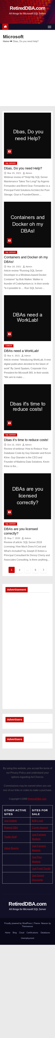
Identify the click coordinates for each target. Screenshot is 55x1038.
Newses (44, 923)
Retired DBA (11, 827)
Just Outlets (10, 820)
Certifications (32, 932)
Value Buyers (11, 848)
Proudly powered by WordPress (18, 923)
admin (28, 173)
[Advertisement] (27, 72)
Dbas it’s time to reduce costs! (26, 440)
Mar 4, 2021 (14, 355)
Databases (45, 932)
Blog (15, 932)
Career (9, 346)
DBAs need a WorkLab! (21, 351)
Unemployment (27, 938)
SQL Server (11, 163)
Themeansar (27, 926)
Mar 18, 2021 (14, 266)
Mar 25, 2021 (14, 173)
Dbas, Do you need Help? (23, 168)
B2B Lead (37, 820)
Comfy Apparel (40, 827)
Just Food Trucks (41, 868)
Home (6, 41)
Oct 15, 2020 (14, 444)
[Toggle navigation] (49, 27)
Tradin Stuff (10, 837)
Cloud (21, 932)
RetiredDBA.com (27, 8)
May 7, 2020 (14, 538)
